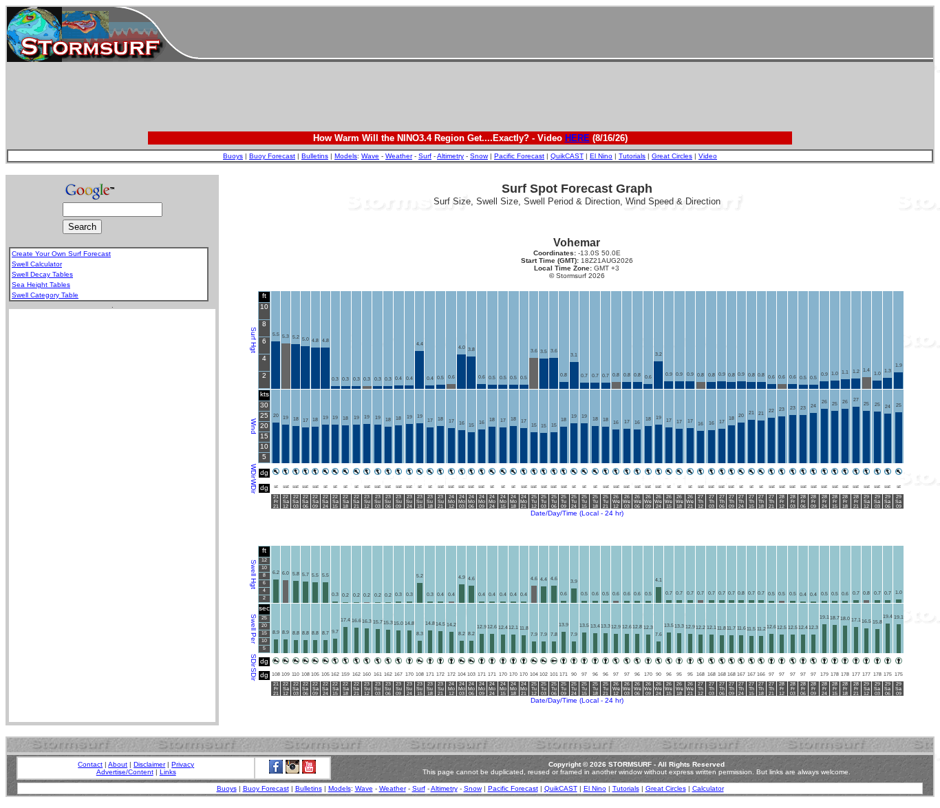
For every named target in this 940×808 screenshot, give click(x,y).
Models (345, 156)
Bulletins (314, 156)
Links (168, 772)
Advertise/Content (124, 772)
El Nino (601, 156)
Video (707, 156)
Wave (370, 156)
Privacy (182, 764)
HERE (577, 138)
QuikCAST (567, 156)
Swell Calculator (37, 264)
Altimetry (450, 156)
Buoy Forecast (272, 156)
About (117, 764)
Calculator (708, 788)
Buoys (233, 156)
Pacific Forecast (519, 156)
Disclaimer (149, 764)
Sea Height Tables (41, 284)
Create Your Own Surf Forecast (61, 253)
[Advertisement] (566, 34)
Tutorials (632, 156)
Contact (90, 764)
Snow (479, 156)
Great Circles (672, 156)
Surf (424, 156)
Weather (398, 156)
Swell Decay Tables (42, 274)
